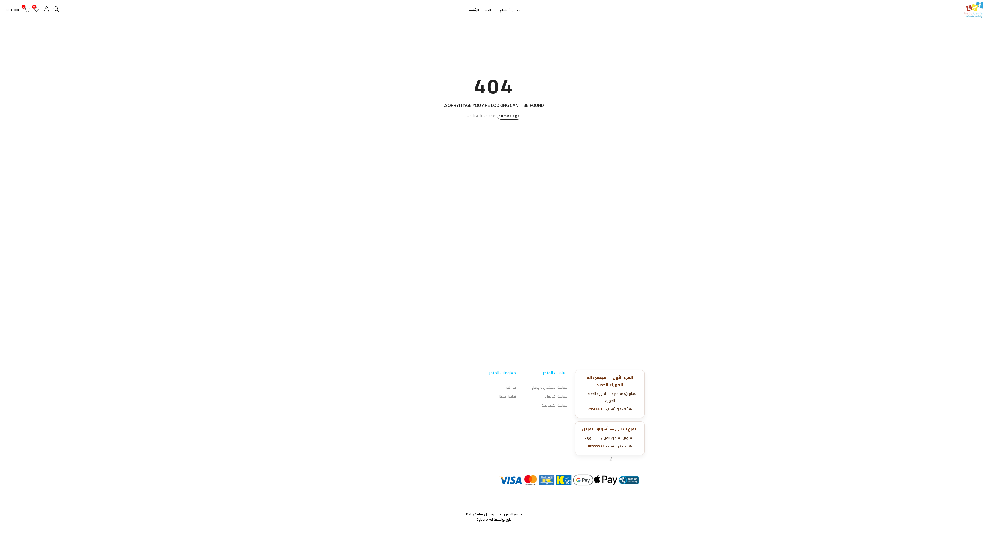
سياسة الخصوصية (554, 405)
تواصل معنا (507, 396)
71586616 (596, 408)
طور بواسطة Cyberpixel (494, 519)
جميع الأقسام (510, 10)
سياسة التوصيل (556, 396)
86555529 (596, 446)
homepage (509, 115)
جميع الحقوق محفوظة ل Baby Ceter (494, 514)
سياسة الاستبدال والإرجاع (549, 387)
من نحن (510, 387)
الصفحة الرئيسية (479, 10)
